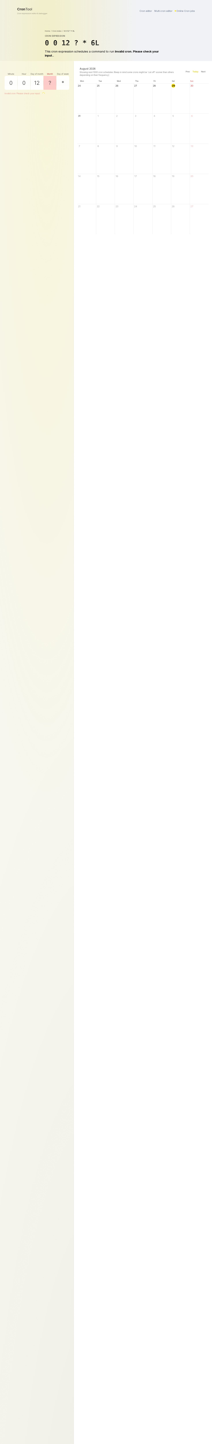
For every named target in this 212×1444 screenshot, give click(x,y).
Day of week (63, 74)
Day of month (37, 74)
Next (203, 71)
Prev (188, 71)
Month (50, 74)
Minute (11, 74)
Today (195, 71)
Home (47, 31)
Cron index (57, 31)
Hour (24, 74)
